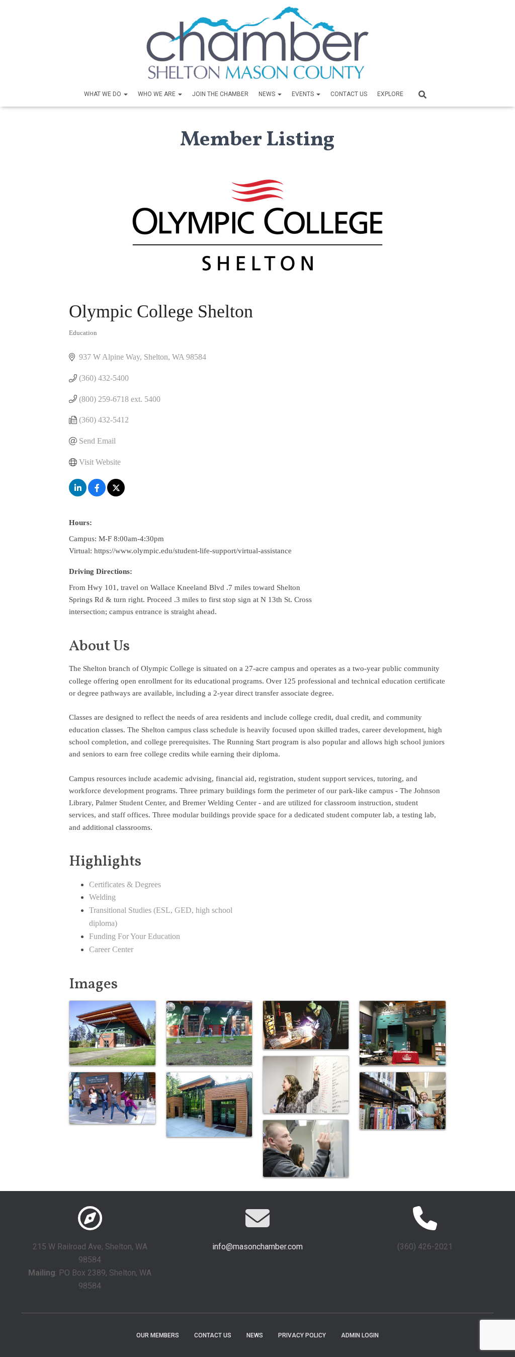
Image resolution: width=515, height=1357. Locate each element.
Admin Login (360, 1335)
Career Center (111, 949)
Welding (102, 897)
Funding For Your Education (134, 936)
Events (303, 94)
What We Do (103, 94)
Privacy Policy (302, 1335)
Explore (390, 94)
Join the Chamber (220, 94)
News (268, 94)
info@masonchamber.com (257, 1246)
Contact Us (348, 94)
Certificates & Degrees (125, 884)
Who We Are (157, 94)
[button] (125, 94)
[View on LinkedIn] (78, 493)
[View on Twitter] (116, 493)
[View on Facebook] (97, 493)
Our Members (157, 1335)
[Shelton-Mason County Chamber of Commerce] (257, 42)
